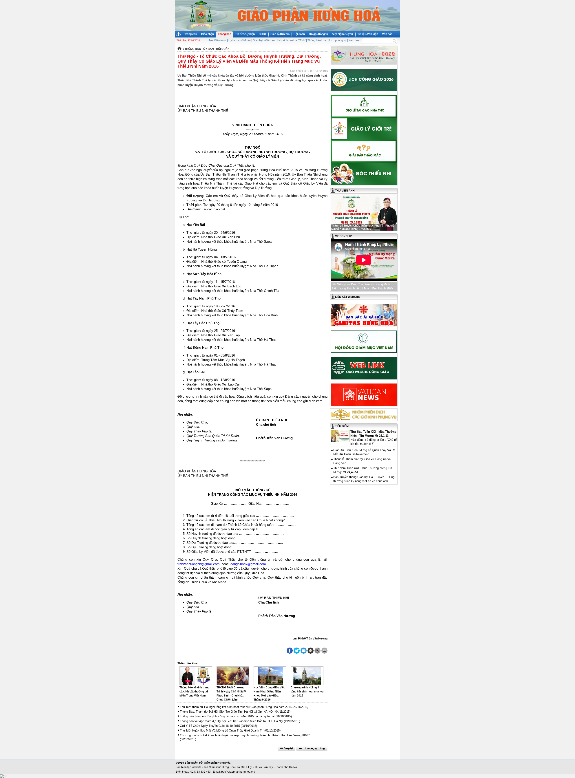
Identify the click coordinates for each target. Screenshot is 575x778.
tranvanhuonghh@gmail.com (198, 564)
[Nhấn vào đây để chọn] (311, 748)
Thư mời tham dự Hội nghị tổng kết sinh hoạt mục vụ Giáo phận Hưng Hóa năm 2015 (236, 707)
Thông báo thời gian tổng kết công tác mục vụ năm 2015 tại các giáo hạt (227, 716)
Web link (354, 40)
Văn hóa (387, 34)
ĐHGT (262, 34)
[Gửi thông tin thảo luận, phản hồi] (317, 651)
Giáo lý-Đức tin (280, 34)
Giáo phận (207, 34)
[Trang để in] (310, 652)
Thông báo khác (317, 40)
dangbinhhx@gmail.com (248, 564)
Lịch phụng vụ (338, 40)
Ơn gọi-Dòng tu (318, 34)
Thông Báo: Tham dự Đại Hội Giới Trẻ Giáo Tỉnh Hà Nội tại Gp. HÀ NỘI (227, 711)
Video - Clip (343, 236)
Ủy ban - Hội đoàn (239, 40)
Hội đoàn (299, 34)
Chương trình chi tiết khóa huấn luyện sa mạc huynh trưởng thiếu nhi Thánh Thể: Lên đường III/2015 (246, 735)
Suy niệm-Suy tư (342, 34)
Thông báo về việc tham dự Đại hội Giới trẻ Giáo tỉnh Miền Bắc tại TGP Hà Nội (231, 721)
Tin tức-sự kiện (245, 34)
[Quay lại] (286, 748)
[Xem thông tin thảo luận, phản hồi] (324, 651)
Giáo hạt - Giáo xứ (264, 40)
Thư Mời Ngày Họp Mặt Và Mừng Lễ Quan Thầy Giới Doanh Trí (221, 730)
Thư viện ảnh (345, 190)
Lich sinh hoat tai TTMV (291, 40)
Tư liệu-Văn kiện (367, 34)
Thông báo (224, 34)
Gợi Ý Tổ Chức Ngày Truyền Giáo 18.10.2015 (210, 725)
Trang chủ (190, 34)
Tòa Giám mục (217, 40)
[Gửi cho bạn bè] (304, 651)
